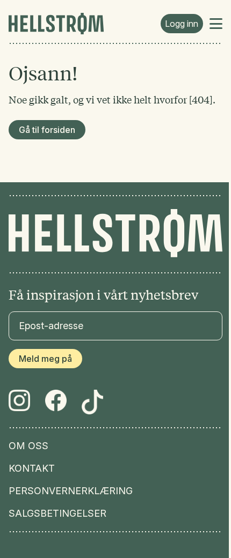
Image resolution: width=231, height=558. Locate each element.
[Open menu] (216, 23)
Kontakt (32, 468)
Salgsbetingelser (57, 513)
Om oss (28, 446)
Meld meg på (45, 358)
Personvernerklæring (71, 491)
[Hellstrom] (56, 23)
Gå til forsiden (47, 129)
